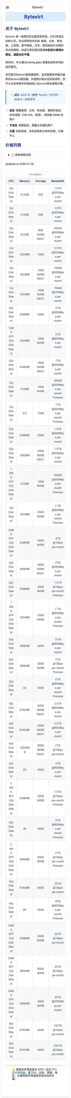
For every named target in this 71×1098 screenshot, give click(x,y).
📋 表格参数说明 (21, 154)
